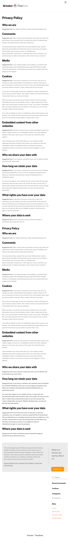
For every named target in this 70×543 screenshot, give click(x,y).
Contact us (57, 469)
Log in (54, 508)
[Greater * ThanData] (15, 7)
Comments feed (57, 515)
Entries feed (56, 511)
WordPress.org (56, 518)
